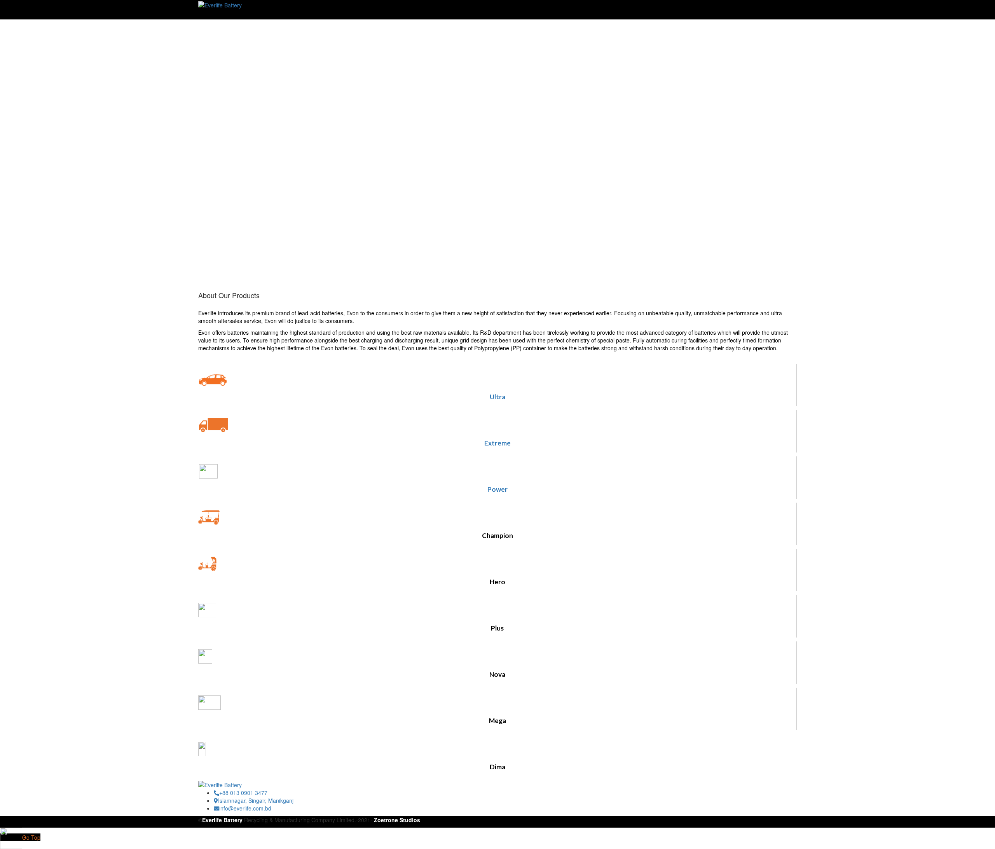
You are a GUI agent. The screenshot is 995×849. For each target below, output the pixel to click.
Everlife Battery (222, 820)
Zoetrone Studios (397, 820)
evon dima (211, 31)
